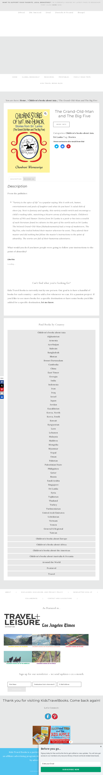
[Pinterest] (2, 389)
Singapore (53, 484)
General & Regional (53, 529)
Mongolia (53, 444)
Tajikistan (53, 496)
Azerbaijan (53, 344)
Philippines (53, 468)
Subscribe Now (71, 769)
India (53, 380)
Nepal (53, 452)
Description (16, 179)
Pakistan (53, 460)
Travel (51, 574)
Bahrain (53, 348)
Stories (72, 137)
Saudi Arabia (53, 480)
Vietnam (53, 521)
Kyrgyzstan (53, 424)
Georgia (53, 376)
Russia (53, 476)
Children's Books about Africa (51, 544)
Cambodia (53, 364)
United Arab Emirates (53, 512)
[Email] (2, 393)
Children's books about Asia (43, 100)
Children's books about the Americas (51, 550)
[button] (71, 749)
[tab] (16, 179)
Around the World (51, 562)
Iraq (53, 392)
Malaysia (53, 436)
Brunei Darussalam (53, 360)
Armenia (53, 340)
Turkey (53, 504)
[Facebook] (2, 382)
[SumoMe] (2, 397)
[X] (2, 386)
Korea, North (53, 412)
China (53, 368)
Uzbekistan (53, 516)
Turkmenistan (53, 508)
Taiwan (53, 533)
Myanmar (53, 448)
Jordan (53, 404)
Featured (51, 568)
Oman (53, 456)
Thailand (53, 500)
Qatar (53, 472)
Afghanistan (53, 336)
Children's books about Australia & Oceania (51, 556)
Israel (53, 396)
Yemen (53, 525)
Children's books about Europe (51, 538)
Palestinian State (53, 464)
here (54, 5)
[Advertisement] (51, 55)
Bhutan (53, 356)
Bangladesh (53, 352)
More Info (61, 124)
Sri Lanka (58, 137)
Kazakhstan (53, 408)
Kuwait (53, 420)
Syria (53, 492)
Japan (53, 400)
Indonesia (53, 384)
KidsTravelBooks (51, 26)
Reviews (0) (29, 179)
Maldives (53, 440)
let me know (47, 302)
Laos (53, 428)
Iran (53, 388)
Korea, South (53, 416)
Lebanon (53, 432)
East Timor (53, 372)
